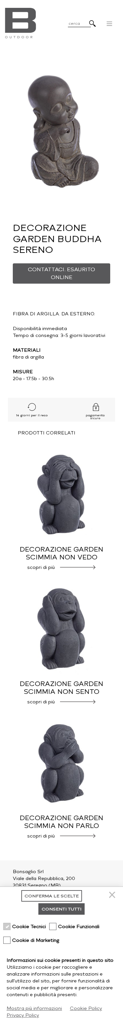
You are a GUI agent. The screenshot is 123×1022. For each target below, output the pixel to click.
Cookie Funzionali (78, 926)
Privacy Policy (23, 1015)
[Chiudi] (113, 896)
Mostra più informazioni (34, 1008)
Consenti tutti (61, 909)
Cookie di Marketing (35, 940)
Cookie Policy (86, 1008)
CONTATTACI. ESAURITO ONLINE (61, 273)
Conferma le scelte (52, 895)
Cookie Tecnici (29, 926)
